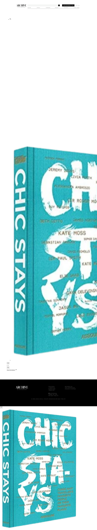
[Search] (59, 5)
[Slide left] (8, 363)
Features (51, 386)
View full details (11, 370)
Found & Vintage (70, 388)
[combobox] (44, 5)
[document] (48, 469)
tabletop (51, 390)
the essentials (70, 387)
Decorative (69, 386)
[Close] (1, 407)
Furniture (52, 388)
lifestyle (51, 387)
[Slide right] (8, 368)
